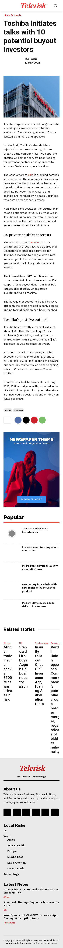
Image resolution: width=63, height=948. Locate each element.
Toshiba (18, 410)
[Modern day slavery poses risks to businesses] (12, 608)
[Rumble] (26, 812)
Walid (34, 58)
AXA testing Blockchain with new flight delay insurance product (39, 587)
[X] (26, 420)
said (30, 175)
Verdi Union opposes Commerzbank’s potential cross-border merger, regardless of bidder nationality (55, 699)
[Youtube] (55, 812)
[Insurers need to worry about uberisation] (12, 552)
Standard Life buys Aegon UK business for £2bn (23, 666)
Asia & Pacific (13, 15)
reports (35, 242)
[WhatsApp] (42, 420)
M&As (8, 410)
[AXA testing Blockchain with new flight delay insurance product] (12, 589)
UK (20, 643)
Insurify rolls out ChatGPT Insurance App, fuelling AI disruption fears (39, 675)
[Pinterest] (34, 420)
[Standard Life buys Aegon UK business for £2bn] (23, 637)
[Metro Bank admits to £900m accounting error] (12, 571)
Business (55, 643)
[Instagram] (17, 812)
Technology (41, 643)
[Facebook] (18, 420)
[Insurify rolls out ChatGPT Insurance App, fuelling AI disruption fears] (39, 637)
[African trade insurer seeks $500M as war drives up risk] (8, 637)
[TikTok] (36, 812)
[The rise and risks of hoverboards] (12, 533)
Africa (7, 643)
